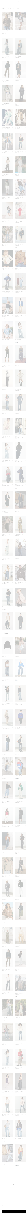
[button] (14, 1211)
